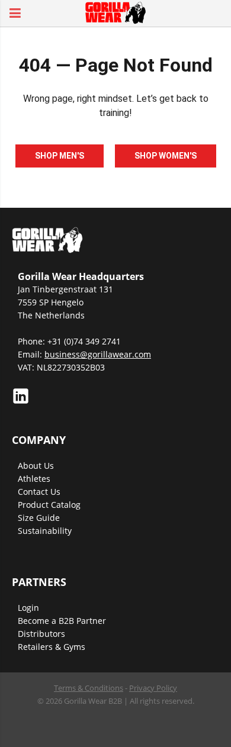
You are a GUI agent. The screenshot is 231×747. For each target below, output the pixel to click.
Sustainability (45, 530)
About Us (36, 465)
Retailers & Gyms (51, 646)
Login (28, 607)
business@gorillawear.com (97, 354)
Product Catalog (49, 504)
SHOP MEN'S (59, 155)
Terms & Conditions (88, 687)
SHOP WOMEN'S (165, 155)
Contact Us (39, 491)
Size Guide (39, 517)
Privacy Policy (153, 687)
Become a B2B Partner (62, 620)
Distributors (41, 633)
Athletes (34, 478)
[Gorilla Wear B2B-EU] (115, 11)
